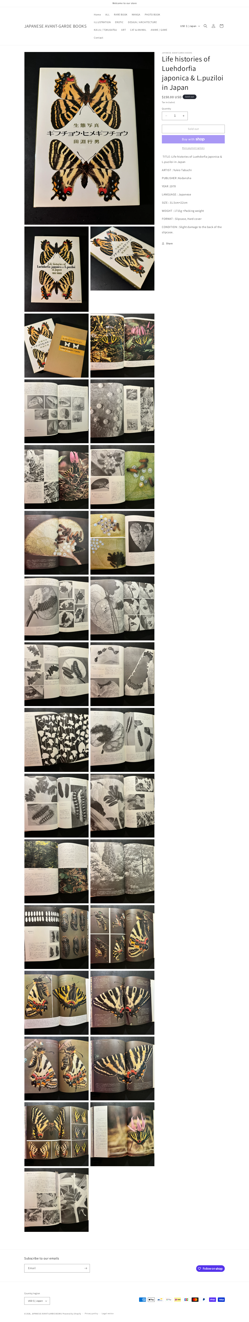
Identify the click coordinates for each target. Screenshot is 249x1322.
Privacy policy (91, 1313)
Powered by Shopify (72, 1313)
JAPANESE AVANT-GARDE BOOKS (47, 1313)
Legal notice (107, 1313)
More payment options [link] (193, 148)
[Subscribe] (86, 1268)
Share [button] (169, 243)
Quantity (166, 108)
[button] (205, 26)
